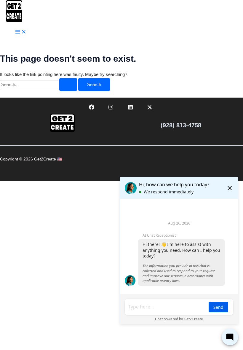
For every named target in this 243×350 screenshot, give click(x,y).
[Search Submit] (68, 84)
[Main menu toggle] (21, 32)
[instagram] (111, 108)
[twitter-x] (151, 108)
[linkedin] (131, 108)
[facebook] (92, 108)
